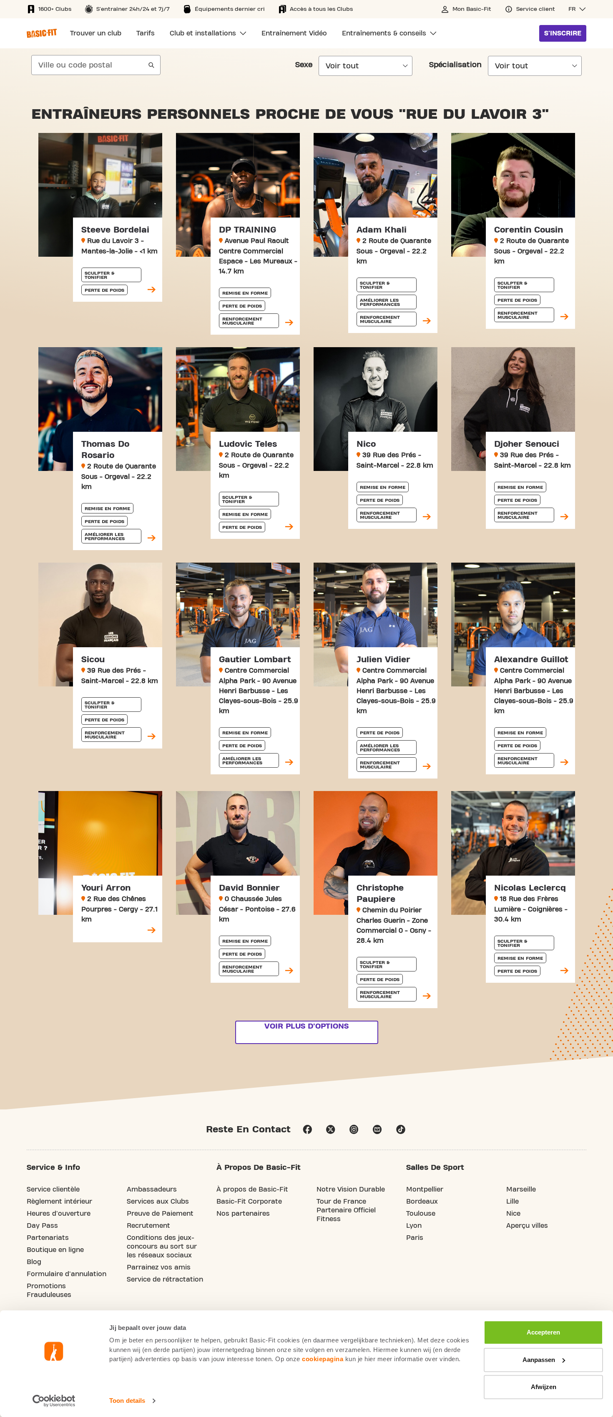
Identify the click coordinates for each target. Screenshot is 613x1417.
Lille (512, 1201)
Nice (513, 1213)
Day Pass (42, 1225)
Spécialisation (455, 65)
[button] (577, 9)
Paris (414, 1237)
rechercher (151, 65)
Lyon (414, 1225)
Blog (34, 1262)
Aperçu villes (527, 1225)
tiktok (400, 1129)
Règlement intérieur (59, 1201)
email (377, 1129)
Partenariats (48, 1237)
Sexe (303, 65)
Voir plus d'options (306, 1026)
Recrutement (148, 1225)
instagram (354, 1129)
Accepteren (543, 1332)
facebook (307, 1129)
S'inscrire (562, 33)
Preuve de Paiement (160, 1213)
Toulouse (420, 1213)
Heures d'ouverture (58, 1213)
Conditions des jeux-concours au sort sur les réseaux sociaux (162, 1246)
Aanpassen (539, 1359)
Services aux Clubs (158, 1201)
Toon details (127, 1400)
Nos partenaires (243, 1213)
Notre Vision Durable (351, 1189)
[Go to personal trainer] (151, 290)
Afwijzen (543, 1386)
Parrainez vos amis (159, 1267)
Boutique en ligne (55, 1250)
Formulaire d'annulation (66, 1274)
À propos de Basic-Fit (252, 1189)
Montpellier (424, 1189)
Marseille (521, 1189)
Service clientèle (53, 1189)
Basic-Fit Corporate (249, 1201)
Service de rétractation (165, 1279)
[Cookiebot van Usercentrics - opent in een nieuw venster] (54, 1400)
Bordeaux (422, 1201)
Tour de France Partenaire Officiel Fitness (346, 1210)
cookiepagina (322, 1358)
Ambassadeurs (152, 1189)
